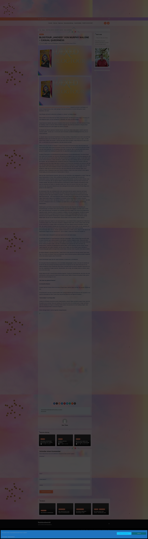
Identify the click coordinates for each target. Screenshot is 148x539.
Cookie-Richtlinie (4, 536)
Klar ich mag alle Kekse (124, 533)
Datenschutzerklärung (11, 536)
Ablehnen (139, 533)
